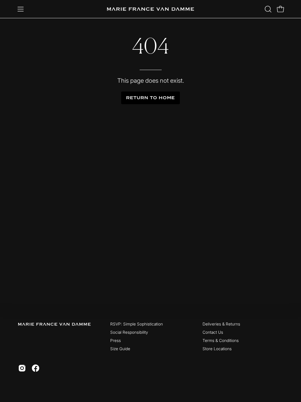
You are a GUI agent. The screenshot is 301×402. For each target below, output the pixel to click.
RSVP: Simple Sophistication (136, 324)
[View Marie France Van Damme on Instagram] (22, 368)
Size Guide (120, 348)
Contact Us (213, 332)
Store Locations (217, 348)
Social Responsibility (129, 332)
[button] (267, 9)
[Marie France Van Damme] (150, 9)
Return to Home (150, 98)
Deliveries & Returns (221, 324)
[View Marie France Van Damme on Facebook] (35, 368)
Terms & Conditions (221, 340)
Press (115, 340)
